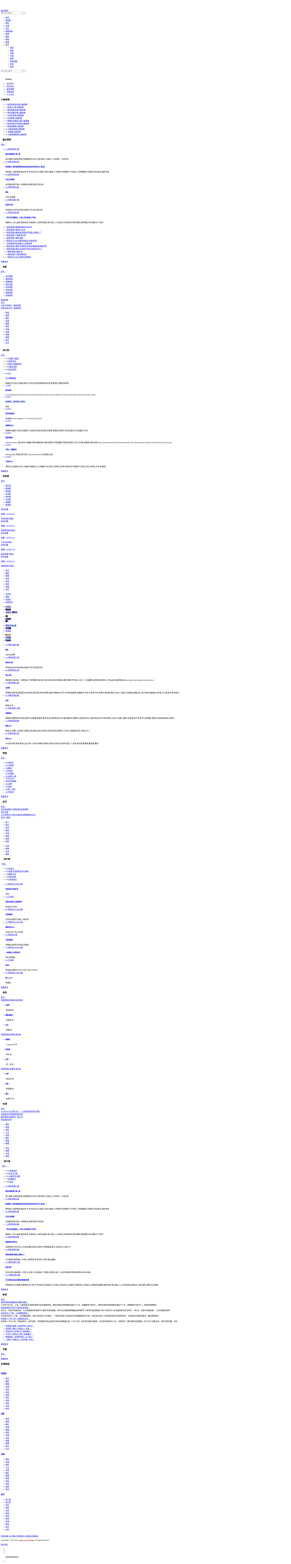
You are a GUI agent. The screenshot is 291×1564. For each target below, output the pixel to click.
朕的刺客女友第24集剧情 (17, 104)
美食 (7, 836)
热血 (7, 1127)
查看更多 (4, 1344)
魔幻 (7, 1424)
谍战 (7, 1409)
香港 (7, 849)
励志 (7, 1446)
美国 (7, 854)
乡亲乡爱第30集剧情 (15, 115)
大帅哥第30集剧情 (14, 118)
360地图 (27, 1536)
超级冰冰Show (10, 927)
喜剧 (7, 1381)
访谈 (7, 833)
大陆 (7, 846)
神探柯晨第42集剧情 (15, 126)
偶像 (7, 1384)
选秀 (7, 828)
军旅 (7, 1406)
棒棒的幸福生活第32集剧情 (18, 121)
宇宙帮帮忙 (9, 914)
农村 (7, 1378)
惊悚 (7, 1419)
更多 (5, 864)
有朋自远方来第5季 (22, 241)
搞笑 (7, 1465)
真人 (7, 822)
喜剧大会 (12, 874)
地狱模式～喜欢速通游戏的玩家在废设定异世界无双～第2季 (25, 167)
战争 (7, 1403)
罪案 (7, 1430)
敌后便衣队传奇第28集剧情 (18, 124)
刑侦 (7, 1398)
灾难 (7, 1435)
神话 (7, 1392)
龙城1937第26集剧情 (15, 107)
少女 (7, 1467)
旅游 (7, 839)
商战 (7, 1400)
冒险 (7, 1124)
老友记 (11, 869)
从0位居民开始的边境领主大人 (24, 249)
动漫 (3, 1454)
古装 (7, 1387)
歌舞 (7, 1443)
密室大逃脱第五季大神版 (18, 871)
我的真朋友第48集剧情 (16, 110)
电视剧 (3, 1373)
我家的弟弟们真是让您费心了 (24, 232)
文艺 (7, 1449)
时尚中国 (12, 877)
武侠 (7, 1389)
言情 (7, 1427)
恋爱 (7, 1470)
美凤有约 (13, 880)
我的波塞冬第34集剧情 (16, 113)
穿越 (7, 1395)
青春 (7, 1441)
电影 (3, 1414)
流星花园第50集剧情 (16, 129)
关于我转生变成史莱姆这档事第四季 (27, 246)
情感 (7, 830)
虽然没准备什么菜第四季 (13, 902)
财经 (7, 841)
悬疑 (7, 1422)
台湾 (7, 851)
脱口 (7, 825)
